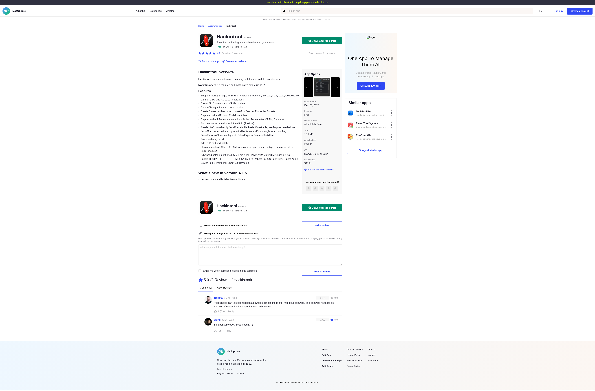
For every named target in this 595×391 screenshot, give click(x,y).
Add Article (327, 366)
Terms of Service (355, 349)
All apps (140, 11)
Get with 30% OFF (370, 85)
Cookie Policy (353, 366)
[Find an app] (283, 11)
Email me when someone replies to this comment (230, 270)
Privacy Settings (354, 360)
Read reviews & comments (322, 53)
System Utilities (214, 25)
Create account (580, 11)
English (221, 373)
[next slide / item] (337, 87)
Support (371, 355)
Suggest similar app (370, 150)
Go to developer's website (321, 169)
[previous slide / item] (306, 87)
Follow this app (210, 61)
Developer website (236, 61)
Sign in (559, 11)
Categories (156, 11)
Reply (230, 311)
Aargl (217, 319)
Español (241, 373)
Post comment (322, 271)
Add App (326, 355)
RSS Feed (373, 360)
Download (324, 41)
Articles (170, 11)
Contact (371, 349)
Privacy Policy (353, 355)
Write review (322, 225)
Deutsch (231, 373)
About (325, 349)
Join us (324, 2)
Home (201, 25)
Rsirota (218, 298)
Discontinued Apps (332, 360)
